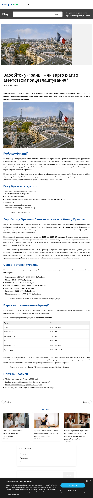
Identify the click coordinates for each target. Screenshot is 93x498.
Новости (23, 454)
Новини (23, 462)
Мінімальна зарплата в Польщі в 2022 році (21, 379)
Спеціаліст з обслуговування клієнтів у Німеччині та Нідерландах (14, 433)
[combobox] (87, 481)
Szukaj (68, 475)
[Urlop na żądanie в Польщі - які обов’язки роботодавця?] (87, 402)
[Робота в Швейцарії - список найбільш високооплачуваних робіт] (6, 402)
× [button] (90, 481)
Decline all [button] (72, 491)
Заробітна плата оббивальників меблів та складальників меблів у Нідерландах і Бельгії (46, 433)
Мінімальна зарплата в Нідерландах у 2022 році (23, 385)
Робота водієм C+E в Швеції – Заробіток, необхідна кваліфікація (29, 387)
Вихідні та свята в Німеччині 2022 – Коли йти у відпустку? (27, 382)
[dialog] (46, 488)
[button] (32, 494)
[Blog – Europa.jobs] (10, 4)
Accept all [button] (73, 485)
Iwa (16, 85)
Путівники (7, 70)
